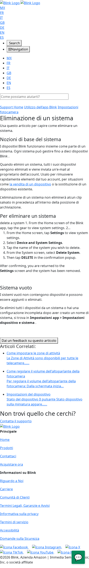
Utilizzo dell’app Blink (40, 107)
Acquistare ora (11, 464)
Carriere (6, 489)
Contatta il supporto (16, 421)
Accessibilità (9, 530)
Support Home (11, 107)
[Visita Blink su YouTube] (40, 552)
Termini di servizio (14, 522)
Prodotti (6, 448)
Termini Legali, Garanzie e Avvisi (25, 505)
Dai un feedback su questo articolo (29, 340)
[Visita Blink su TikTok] (12, 552)
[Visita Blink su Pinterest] (71, 552)
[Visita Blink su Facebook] (14, 547)
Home (5, 439)
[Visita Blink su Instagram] (47, 547)
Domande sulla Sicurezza (19, 538)
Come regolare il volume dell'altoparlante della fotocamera (43, 378)
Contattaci (8, 456)
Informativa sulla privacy (19, 514)
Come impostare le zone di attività (42, 358)
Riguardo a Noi (11, 481)
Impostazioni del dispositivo (44, 399)
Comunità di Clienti (15, 497)
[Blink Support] (20, 2)
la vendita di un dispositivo (30, 184)
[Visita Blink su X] (72, 547)
